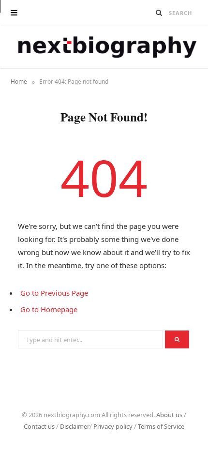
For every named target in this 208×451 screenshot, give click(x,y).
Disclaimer (74, 426)
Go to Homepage (48, 309)
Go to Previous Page (54, 293)
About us (169, 414)
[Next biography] (104, 47)
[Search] (159, 12)
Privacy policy (113, 426)
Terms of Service (161, 426)
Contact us (39, 426)
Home (19, 81)
